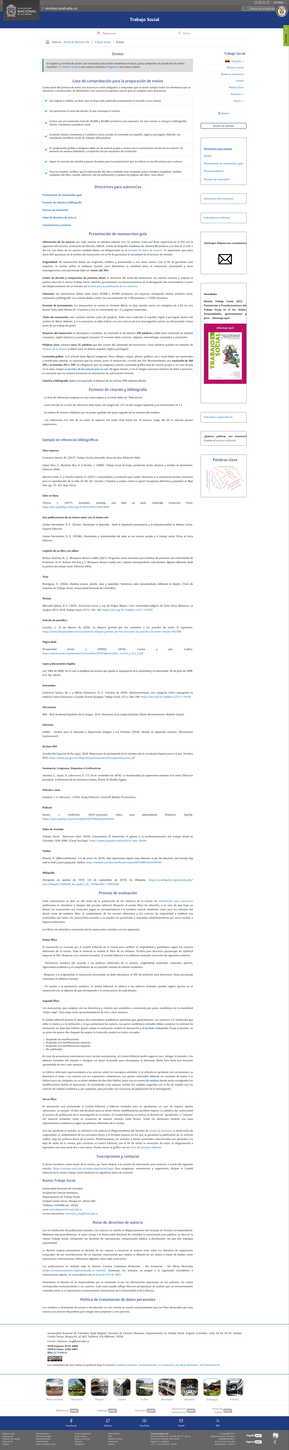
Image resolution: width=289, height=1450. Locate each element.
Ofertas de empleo (43, 1436)
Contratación (8, 1436)
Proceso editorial (214, 171)
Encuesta (78, 1442)
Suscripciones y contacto (56, 225)
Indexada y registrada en (218, 417)
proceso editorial (226, 440)
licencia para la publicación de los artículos (112, 286)
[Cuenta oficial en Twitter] (264, 2)
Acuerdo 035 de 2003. (108, 1274)
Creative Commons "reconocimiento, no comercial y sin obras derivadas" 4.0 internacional (167, 1365)
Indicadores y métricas (217, 217)
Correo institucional (83, 1434)
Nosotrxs (236, 94)
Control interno (42, 1442)
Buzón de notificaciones (45, 1444)
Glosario (111, 1444)
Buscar (225, 113)
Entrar (186, 33)
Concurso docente (43, 1439)
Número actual (235, 67)
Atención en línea (115, 1439)
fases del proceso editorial (145, 1147)
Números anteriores (232, 74)
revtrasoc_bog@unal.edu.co (82, 1213)
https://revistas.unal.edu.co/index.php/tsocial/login (83, 1168)
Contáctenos (113, 1442)
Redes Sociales (81, 1436)
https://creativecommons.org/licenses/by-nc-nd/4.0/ (74, 1270)
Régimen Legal (9, 1434)
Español (236, 61)
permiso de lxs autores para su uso (87, 369)
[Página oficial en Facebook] (260, 2)
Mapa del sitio (114, 1434)
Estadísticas (79, 1444)
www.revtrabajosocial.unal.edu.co (62, 1209)
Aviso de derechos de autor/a (59, 217)
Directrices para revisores (218, 198)
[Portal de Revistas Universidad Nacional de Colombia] (47, 42)
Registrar (113, 67)
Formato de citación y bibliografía (62, 202)
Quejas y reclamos (82, 1439)
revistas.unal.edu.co (61, 9)
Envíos (240, 80)
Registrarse (109, 33)
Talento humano (42, 1434)
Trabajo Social (144, 19)
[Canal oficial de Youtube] (268, 2)
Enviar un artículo (223, 126)
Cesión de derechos (160, 1130)
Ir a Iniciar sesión (68, 67)
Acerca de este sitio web (225, 1442)
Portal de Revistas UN (76, 42)
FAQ (110, 1436)
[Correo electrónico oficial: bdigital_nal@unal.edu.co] (256, 2)
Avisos (238, 101)
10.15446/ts (60, 1352)
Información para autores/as (176, 901)
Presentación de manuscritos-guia (223, 163)
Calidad (6, 1444)
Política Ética (236, 87)
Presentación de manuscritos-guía (62, 195)
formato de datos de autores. (145, 250)
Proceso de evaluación (55, 210)
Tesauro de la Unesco (54, 349)
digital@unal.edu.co (227, 1439)
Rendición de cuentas (11, 1439)
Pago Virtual (8, 1442)
